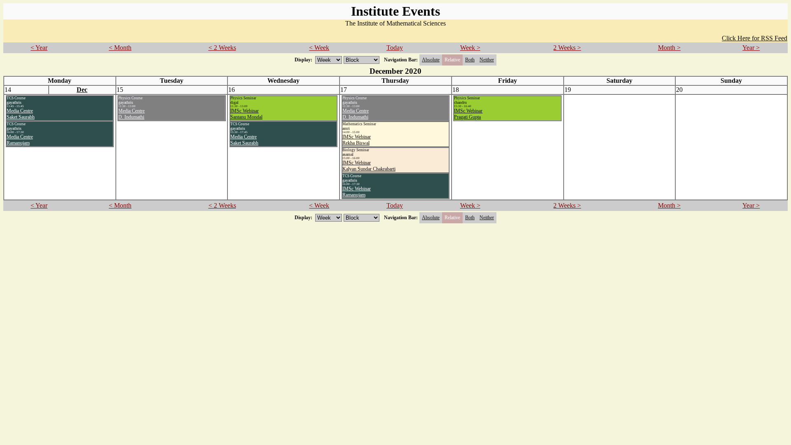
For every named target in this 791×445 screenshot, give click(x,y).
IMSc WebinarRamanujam (356, 192)
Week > (470, 47)
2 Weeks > (567, 47)
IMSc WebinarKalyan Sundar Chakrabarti (369, 166)
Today (394, 47)
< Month (120, 47)
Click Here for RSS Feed (754, 38)
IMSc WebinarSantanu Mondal (246, 114)
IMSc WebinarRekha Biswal (356, 140)
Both (470, 60)
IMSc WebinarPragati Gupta (468, 114)
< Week (319, 47)
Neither (487, 60)
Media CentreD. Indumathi (131, 114)
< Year (38, 47)
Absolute (431, 60)
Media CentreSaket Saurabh (21, 114)
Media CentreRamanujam (20, 140)
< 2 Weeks (222, 47)
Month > (669, 47)
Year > (751, 47)
